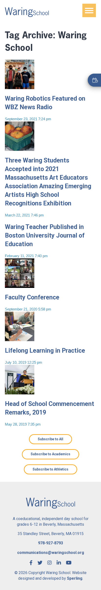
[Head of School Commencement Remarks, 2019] (19, 392)
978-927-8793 (50, 543)
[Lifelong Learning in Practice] (19, 339)
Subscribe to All (50, 439)
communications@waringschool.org (50, 552)
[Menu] (89, 10)
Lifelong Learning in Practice (45, 350)
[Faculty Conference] (19, 286)
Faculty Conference (32, 297)
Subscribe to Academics (50, 454)
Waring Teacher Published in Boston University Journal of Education (45, 235)
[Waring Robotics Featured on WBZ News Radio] (19, 87)
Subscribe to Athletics (50, 469)
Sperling (74, 578)
